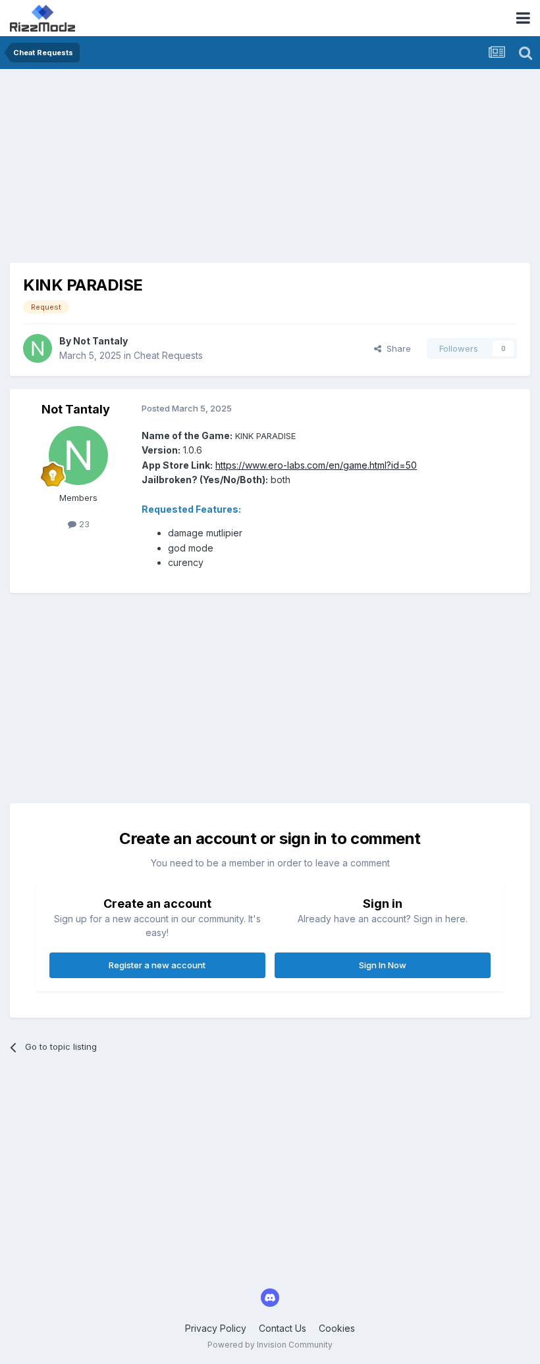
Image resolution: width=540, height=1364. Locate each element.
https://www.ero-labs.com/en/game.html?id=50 (316, 465)
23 (83, 524)
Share (396, 348)
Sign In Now (382, 965)
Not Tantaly (100, 340)
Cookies (337, 1328)
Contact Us (282, 1328)
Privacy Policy (215, 1328)
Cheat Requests (168, 355)
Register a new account (157, 965)
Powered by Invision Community (270, 1345)
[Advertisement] (164, 171)
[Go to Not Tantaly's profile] (37, 348)
